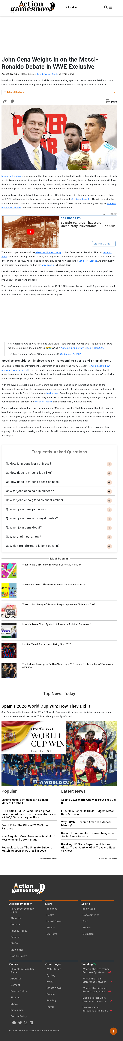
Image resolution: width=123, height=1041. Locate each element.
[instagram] (25, 1023)
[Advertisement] (59, 31)
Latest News (54, 921)
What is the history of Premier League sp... (95, 990)
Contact (15, 924)
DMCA (14, 943)
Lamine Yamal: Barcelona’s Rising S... (95, 1009)
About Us (16, 918)
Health (50, 914)
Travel (50, 1006)
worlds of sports (43, 401)
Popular (51, 927)
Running (51, 1000)
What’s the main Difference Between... (95, 980)
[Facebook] (14, 1023)
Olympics (88, 933)
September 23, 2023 (70, 354)
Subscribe (71, 7)
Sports (55, 74)
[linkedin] (31, 1023)
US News (51, 933)
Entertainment (44, 74)
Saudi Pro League (88, 260)
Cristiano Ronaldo (80, 199)
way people (48, 265)
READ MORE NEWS (48, 858)
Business (51, 908)
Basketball (88, 908)
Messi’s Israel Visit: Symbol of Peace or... (95, 999)
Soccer (86, 927)
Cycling (50, 975)
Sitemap (15, 937)
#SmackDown (67, 348)
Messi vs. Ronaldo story (48, 252)
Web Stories (54, 968)
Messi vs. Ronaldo (11, 176)
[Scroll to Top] (113, 1031)
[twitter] (20, 1023)
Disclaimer (16, 949)
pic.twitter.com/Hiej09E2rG (90, 348)
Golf (85, 921)
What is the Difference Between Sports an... (96, 970)
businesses (52, 393)
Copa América (90, 914)
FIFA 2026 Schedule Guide (22, 910)
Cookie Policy (18, 955)
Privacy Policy (18, 930)
